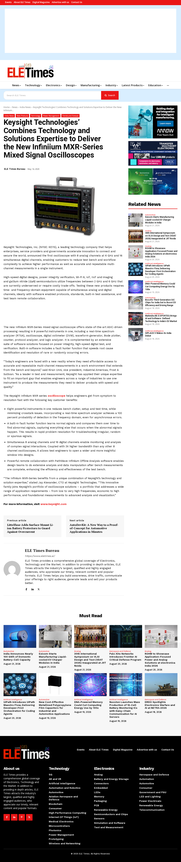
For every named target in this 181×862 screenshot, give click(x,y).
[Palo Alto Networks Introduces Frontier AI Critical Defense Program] (125, 636)
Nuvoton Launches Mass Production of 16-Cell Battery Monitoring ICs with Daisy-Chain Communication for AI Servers (124, 709)
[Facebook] (26, 588)
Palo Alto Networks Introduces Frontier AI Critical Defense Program (125, 656)
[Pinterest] (22, 817)
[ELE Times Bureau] (12, 569)
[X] (38, 588)
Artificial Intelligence (154, 263)
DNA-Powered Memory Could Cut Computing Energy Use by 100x (160, 286)
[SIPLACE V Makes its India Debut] (135, 334)
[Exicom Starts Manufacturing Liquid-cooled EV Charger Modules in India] (135, 220)
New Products (22, 116)
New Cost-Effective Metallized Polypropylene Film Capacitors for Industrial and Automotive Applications (55, 708)
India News (25, 107)
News (14, 107)
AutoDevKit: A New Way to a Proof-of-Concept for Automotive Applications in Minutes (94, 528)
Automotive (150, 215)
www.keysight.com (53, 504)
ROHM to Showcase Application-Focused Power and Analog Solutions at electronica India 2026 (161, 252)
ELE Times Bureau (14, 169)
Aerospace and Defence (120, 651)
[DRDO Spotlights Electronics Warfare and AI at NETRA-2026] (161, 684)
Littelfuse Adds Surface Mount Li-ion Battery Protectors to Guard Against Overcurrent (30, 528)
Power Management (51, 116)
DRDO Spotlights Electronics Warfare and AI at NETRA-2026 (160, 705)
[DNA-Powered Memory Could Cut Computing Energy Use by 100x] (135, 286)
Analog (148, 231)
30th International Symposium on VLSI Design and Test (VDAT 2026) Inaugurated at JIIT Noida (160, 236)
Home (7, 107)
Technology (35, 116)
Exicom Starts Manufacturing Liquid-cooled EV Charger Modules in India (159, 220)
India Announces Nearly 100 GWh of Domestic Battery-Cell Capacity (18, 656)
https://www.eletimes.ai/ (40, 556)
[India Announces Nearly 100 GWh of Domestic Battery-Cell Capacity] (20, 636)
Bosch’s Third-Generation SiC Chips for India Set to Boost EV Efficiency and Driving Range (160, 303)
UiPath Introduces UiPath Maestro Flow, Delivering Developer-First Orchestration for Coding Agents (160, 269)
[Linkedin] (32, 588)
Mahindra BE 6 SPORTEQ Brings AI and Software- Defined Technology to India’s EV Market (161, 318)
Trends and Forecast (70, 116)
